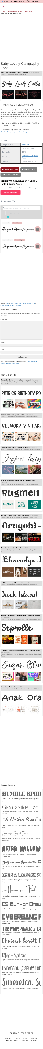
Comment (3, 319)
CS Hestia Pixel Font (21, 820)
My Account (20, 1)
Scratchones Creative (23, 380)
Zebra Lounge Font (21, 875)
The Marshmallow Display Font (21, 928)
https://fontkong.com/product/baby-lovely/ (14, 132)
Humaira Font (19, 890)
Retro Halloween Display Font (21, 848)
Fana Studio (20, 415)
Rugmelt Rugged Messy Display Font (12, 480)
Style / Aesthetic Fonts (15, 11)
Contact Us (7, 1038)
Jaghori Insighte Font (7, 447)
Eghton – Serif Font (14, 955)
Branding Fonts (12, 484)
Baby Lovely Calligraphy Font (10, 72)
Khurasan (17, 687)
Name (3, 342)
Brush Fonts (11, 449)
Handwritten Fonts (27, 382)
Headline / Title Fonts (35, 689)
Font (13, 305)
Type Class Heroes (18, 548)
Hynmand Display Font (21, 968)
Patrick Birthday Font (7, 380)
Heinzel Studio (30, 480)
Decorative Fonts (22, 517)
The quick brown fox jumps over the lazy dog (21, 229)
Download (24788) (11, 169)
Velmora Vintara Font (7, 415)
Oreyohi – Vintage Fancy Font (10, 515)
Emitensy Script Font (14, 834)
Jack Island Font (6, 583)
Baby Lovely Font (16, 303)
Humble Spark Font (21, 794)
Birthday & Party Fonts (14, 382)
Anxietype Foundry (34, 615)
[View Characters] (38, 229)
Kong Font (25, 72)
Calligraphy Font (5, 305)
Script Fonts (28, 11)
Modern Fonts (20, 416)
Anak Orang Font (6, 687)
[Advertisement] (21, 36)
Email (2, 349)
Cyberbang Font (21, 917)
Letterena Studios (22, 447)
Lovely (18, 305)
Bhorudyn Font (5, 548)
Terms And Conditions (12, 1040)
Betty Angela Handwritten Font (21, 862)
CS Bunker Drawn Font (21, 905)
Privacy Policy (33, 1038)
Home (3, 11)
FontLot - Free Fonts (21, 1033)
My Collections (33, 1)
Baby (7, 303)
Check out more (29, 169)
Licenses (17, 1038)
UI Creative (17, 583)
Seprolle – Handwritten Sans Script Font (13, 615)
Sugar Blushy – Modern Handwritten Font (14, 650)
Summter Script (21, 983)
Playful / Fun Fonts (32, 416)
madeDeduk (25, 515)
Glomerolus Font (21, 807)
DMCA (24, 1038)
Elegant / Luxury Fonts (22, 449)
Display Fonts (11, 416)
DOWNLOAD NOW (10, 192)
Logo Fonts (33, 584)
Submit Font (34, 1040)
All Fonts (25, 1040)
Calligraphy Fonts (12, 74)
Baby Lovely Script (29, 303)
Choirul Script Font (21, 941)
